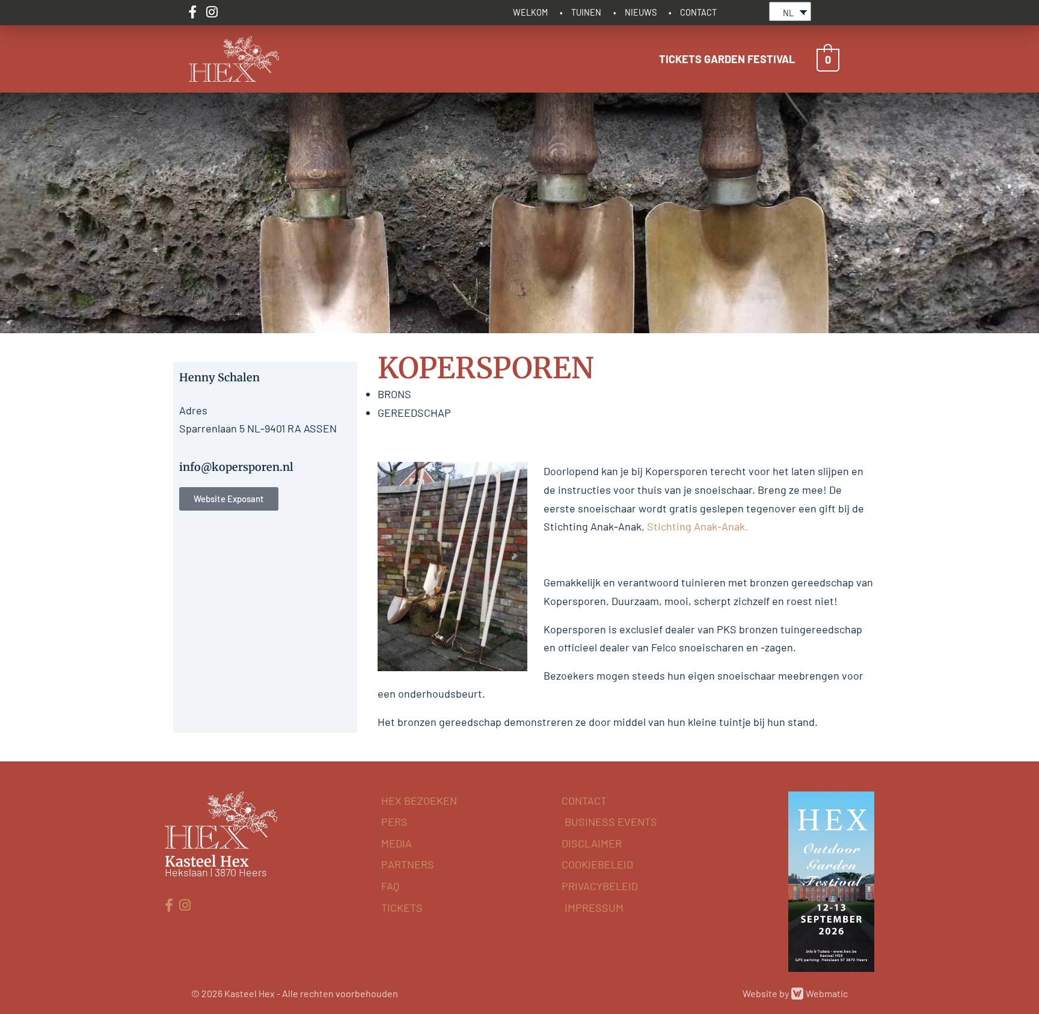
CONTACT (698, 12)
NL (788, 13)
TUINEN (586, 12)
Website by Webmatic (795, 993)
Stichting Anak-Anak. (697, 526)
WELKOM (530, 12)
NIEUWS (641, 12)
